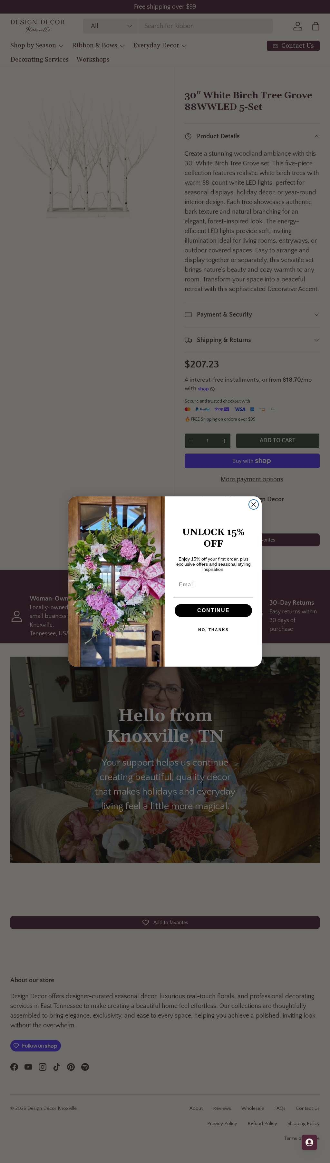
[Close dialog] (253, 504)
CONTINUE (213, 610)
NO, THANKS (213, 630)
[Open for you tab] (309, 1142)
